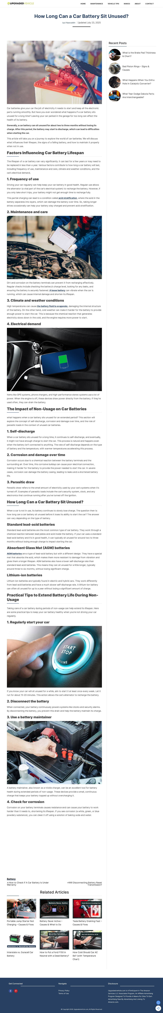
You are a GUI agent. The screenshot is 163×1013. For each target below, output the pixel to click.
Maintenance (96, 4)
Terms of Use (63, 993)
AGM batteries (14, 553)
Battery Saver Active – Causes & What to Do (51, 923)
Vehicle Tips (113, 4)
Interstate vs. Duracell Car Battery (20, 954)
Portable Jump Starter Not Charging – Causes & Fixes (20, 923)
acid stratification (68, 198)
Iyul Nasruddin (68, 23)
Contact (149, 4)
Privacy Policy (63, 991)
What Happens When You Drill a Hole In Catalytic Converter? (138, 82)
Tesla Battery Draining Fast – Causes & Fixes (87, 923)
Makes (127, 4)
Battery (11, 879)
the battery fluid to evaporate (52, 306)
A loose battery (57, 290)
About (138, 4)
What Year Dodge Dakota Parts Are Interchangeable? (138, 96)
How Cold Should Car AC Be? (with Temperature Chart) (85, 955)
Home (83, 4)
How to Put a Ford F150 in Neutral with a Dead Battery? (54, 954)
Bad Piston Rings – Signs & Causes (135, 68)
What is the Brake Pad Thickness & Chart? (139, 54)
